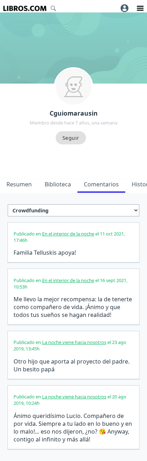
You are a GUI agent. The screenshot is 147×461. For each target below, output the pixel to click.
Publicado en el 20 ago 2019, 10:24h (70, 399)
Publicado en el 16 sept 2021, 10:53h (70, 283)
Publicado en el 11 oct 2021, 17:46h (69, 237)
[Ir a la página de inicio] (25, 8)
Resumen (19, 184)
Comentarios (101, 184)
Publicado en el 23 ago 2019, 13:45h (70, 345)
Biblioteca (58, 184)
